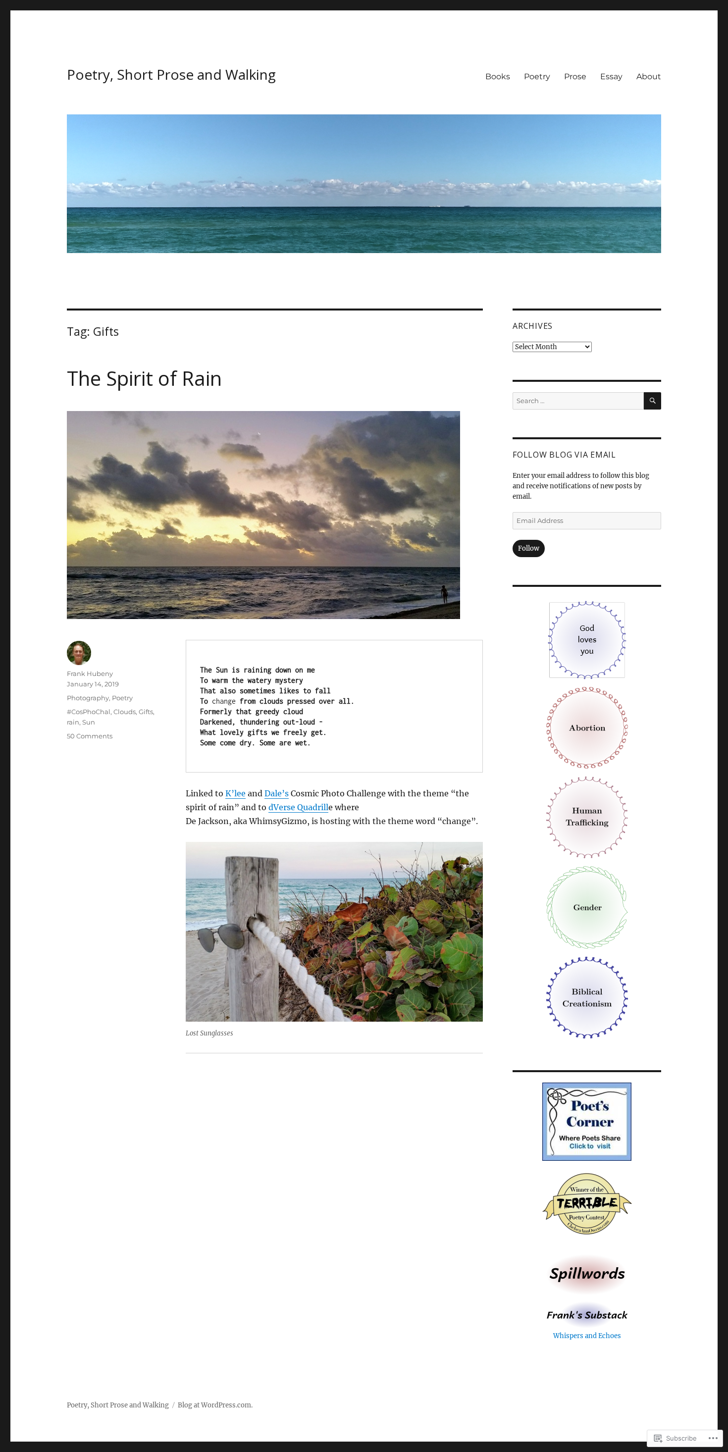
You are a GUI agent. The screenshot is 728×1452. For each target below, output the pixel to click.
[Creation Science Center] (587, 997)
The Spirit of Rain (144, 378)
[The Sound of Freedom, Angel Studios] (587, 817)
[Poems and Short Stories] (586, 1274)
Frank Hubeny (90, 673)
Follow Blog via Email (564, 454)
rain (73, 722)
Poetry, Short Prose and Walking (171, 74)
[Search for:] (578, 401)
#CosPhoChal (88, 712)
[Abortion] (587, 727)
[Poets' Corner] (586, 1121)
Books (497, 76)
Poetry (537, 76)
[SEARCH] (652, 401)
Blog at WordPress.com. (215, 1405)
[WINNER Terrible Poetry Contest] (587, 1205)
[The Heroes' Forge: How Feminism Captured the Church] (586, 907)
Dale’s (276, 793)
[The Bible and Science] (586, 1314)
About (648, 76)
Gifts (146, 712)
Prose (575, 76)
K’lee (235, 793)
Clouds (124, 712)
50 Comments (89, 736)
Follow (528, 548)
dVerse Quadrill (298, 807)
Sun (88, 722)
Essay (611, 76)
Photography (88, 698)
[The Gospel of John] (587, 639)
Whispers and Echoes (587, 1336)
